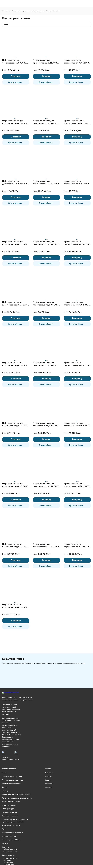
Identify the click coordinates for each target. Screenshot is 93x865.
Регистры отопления (10, 816)
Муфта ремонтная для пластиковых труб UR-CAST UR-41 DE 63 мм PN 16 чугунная (15, 243)
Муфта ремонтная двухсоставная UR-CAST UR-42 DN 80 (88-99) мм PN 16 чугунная (15, 182)
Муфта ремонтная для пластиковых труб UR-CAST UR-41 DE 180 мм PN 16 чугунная (15, 545)
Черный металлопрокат (11, 784)
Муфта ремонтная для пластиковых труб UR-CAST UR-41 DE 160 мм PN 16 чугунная (76, 485)
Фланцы (5, 787)
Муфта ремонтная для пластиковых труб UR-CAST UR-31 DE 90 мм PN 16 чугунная (76, 122)
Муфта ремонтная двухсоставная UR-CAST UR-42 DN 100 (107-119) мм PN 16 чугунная (46, 182)
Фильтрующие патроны (11, 825)
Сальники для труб (9, 812)
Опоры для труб (8, 809)
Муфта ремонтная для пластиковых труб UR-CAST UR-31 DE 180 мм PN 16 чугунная (76, 424)
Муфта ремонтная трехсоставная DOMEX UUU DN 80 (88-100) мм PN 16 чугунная (14, 61)
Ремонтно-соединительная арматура (27, 11)
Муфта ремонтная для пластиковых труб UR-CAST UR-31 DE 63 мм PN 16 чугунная (15, 122)
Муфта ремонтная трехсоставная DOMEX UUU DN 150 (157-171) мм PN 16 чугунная (76, 61)
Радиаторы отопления (11, 801)
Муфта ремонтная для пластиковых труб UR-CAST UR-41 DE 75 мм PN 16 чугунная (15, 303)
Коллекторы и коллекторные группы (16, 794)
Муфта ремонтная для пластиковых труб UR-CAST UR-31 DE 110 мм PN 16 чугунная (46, 243)
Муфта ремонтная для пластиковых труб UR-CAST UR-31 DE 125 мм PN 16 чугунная (76, 303)
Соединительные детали (12, 776)
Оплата (47, 780)
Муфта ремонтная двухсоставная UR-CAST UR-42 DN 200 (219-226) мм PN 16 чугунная (77, 364)
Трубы (4, 773)
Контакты (48, 787)
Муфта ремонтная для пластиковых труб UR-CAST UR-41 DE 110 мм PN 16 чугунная (15, 364)
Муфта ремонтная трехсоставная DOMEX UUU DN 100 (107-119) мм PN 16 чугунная (45, 61)
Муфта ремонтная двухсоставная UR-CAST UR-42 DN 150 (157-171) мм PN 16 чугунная (77, 243)
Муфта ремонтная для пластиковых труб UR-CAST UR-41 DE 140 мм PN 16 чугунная (15, 485)
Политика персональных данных (10, 758)
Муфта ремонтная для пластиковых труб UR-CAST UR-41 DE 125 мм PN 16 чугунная (46, 424)
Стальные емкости (9, 805)
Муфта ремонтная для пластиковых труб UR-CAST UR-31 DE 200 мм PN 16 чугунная (46, 485)
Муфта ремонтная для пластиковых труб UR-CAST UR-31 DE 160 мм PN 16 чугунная (15, 424)
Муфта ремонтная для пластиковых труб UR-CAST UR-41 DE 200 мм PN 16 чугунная (15, 606)
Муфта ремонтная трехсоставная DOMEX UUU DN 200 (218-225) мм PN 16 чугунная (76, 182)
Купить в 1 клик (15, 82)
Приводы (5, 791)
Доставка (48, 776)
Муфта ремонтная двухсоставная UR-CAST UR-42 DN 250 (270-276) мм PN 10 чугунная (46, 545)
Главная (5, 11)
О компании (49, 773)
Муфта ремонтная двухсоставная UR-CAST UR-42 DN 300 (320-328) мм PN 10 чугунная (77, 545)
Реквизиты (49, 784)
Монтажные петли (9, 836)
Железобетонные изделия (12, 833)
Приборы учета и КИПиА (11, 840)
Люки (4, 829)
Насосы (5, 843)
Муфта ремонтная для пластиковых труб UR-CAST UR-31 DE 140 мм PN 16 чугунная (46, 364)
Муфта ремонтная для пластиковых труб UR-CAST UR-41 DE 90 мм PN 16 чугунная (46, 303)
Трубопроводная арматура (12, 780)
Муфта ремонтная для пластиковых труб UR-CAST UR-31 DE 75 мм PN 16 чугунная (46, 122)
